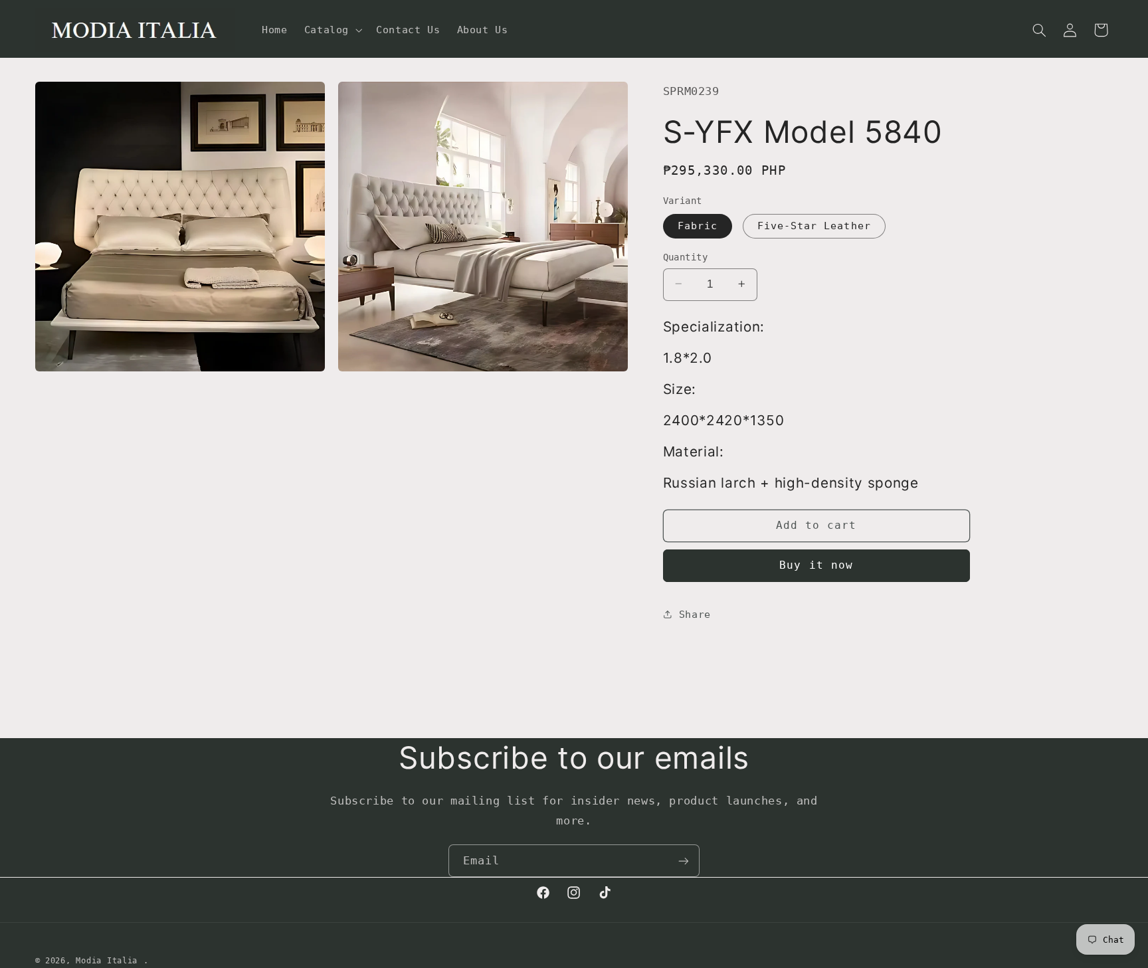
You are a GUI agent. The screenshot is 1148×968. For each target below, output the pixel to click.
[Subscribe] (683, 860)
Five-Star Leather (814, 225)
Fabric (698, 225)
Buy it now (816, 565)
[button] (331, 30)
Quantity (685, 256)
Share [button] (695, 614)
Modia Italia (107, 960)
